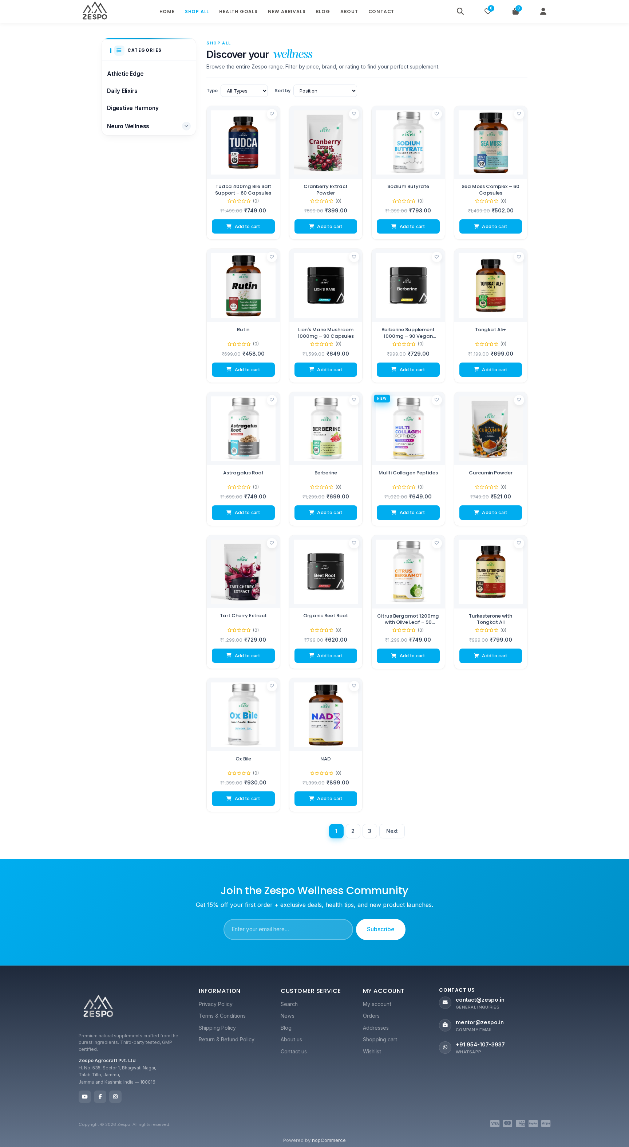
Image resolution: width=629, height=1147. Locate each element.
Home (167, 11)
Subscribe (381, 929)
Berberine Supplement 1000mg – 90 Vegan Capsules (408, 332)
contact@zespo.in (480, 1000)
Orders (371, 1016)
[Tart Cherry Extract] (243, 571)
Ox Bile (243, 759)
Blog (323, 11)
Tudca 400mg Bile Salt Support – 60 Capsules (243, 189)
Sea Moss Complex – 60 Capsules (490, 189)
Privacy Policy (216, 1004)
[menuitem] (232, 1004)
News (287, 1016)
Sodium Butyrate (408, 186)
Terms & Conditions (222, 1016)
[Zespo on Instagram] (115, 1097)
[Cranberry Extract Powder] (326, 142)
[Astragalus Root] (243, 428)
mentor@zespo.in (480, 1022)
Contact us (294, 1051)
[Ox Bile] (243, 714)
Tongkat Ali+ (490, 329)
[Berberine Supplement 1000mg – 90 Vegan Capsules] (408, 285)
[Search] (460, 11)
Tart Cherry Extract (243, 615)
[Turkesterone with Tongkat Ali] (490, 571)
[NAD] (326, 714)
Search (289, 1004)
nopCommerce (329, 1140)
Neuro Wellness (128, 126)
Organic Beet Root (325, 615)
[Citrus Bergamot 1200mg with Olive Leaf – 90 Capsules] (408, 571)
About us (291, 1039)
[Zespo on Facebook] (100, 1097)
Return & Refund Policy (226, 1039)
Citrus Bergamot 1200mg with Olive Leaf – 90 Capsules (408, 618)
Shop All (197, 11)
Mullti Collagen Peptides (408, 473)
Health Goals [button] (238, 11)
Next (392, 831)
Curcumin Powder (491, 473)
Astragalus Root (243, 473)
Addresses (376, 1028)
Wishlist (372, 1051)
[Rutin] (243, 285)
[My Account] (543, 11)
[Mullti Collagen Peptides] (408, 428)
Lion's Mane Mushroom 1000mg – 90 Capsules (326, 332)
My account (377, 1004)
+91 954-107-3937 (480, 1044)
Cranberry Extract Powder (326, 189)
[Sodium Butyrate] (408, 142)
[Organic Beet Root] (326, 571)
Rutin (243, 329)
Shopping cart (380, 1039)
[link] (243, 173)
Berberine (325, 473)
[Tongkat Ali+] (490, 285)
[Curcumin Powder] (490, 428)
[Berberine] (326, 428)
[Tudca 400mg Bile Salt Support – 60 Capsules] (243, 142)
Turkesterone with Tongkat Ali (490, 618)
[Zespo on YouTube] (85, 1097)
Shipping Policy (217, 1028)
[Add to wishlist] (272, 114)
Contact (381, 11)
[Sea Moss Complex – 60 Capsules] (490, 142)
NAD (325, 759)
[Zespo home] (98, 1007)
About (349, 11)
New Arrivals (287, 11)
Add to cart (247, 226)
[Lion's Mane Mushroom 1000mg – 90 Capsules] (326, 285)
